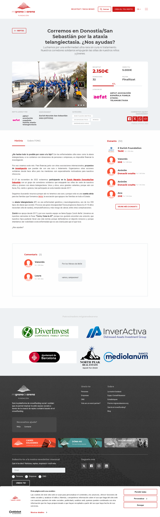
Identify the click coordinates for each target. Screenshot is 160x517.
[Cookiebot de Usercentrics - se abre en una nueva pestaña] (15, 512)
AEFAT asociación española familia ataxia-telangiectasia (29, 120)
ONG (82, 399)
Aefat (40, 196)
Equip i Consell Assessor (116, 395)
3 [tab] (81, 105)
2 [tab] (78, 105)
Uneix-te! (21, 483)
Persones (84, 392)
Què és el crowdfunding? (117, 407)
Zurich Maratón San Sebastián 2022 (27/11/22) (53, 117)
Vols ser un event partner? (90, 403)
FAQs (19, 427)
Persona (19, 476)
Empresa (32, 476)
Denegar (140, 505)
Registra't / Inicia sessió (82, 9)
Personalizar (139, 498)
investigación (21, 168)
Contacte (27, 427)
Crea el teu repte (124, 9)
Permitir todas (140, 492)
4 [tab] (83, 105)
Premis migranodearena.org (118, 403)
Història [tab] (18, 141)
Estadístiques (112, 399)
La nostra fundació (114, 392)
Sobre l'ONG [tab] (34, 141)
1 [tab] (76, 105)
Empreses (85, 395)
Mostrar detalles (37, 512)
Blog (109, 411)
